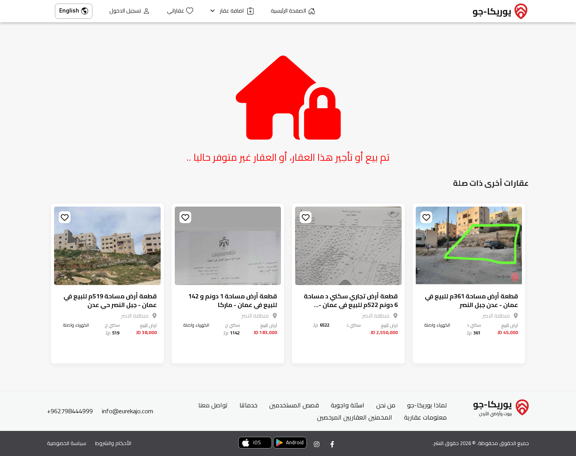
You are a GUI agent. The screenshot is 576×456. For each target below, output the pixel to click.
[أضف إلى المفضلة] (426, 217)
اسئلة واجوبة (347, 405)
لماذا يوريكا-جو (427, 405)
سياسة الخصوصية (66, 443)
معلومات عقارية (425, 417)
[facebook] (332, 444)
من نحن (385, 405)
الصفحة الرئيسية (288, 11)
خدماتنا (248, 405)
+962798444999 (70, 411)
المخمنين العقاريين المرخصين (354, 417)
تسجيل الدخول (125, 11)
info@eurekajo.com (127, 411)
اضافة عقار (232, 11)
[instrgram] (316, 444)
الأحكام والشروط (113, 443)
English (69, 10)
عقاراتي (175, 11)
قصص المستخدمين (294, 405)
